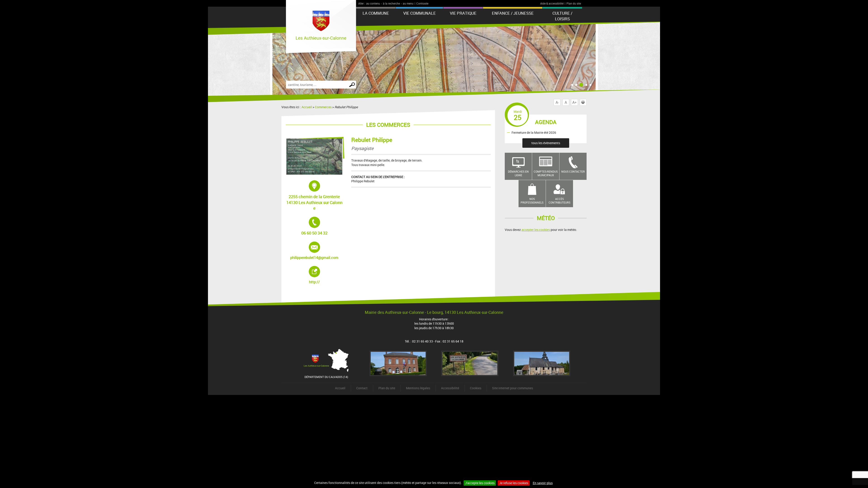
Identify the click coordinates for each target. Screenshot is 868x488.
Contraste (422, 3)
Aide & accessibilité (552, 3)
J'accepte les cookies (480, 483)
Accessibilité (450, 388)
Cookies (475, 388)
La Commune (376, 13)
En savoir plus (543, 483)
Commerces (323, 107)
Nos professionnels (532, 200)
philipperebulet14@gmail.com (314, 251)
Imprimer (586, 102)
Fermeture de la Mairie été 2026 (534, 132)
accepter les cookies (535, 230)
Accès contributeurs (559, 200)
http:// (325, 275)
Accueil (307, 107)
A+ (574, 102)
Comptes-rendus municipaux (546, 173)
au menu (408, 3)
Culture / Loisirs (562, 15)
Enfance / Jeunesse (513, 13)
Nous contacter (573, 171)
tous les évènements (545, 143)
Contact (362, 388)
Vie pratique (463, 13)
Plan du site (573, 3)
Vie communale (419, 13)
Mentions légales (418, 388)
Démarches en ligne (518, 173)
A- (557, 102)
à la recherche (391, 3)
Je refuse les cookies (513, 483)
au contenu (373, 3)
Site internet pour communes (512, 388)
